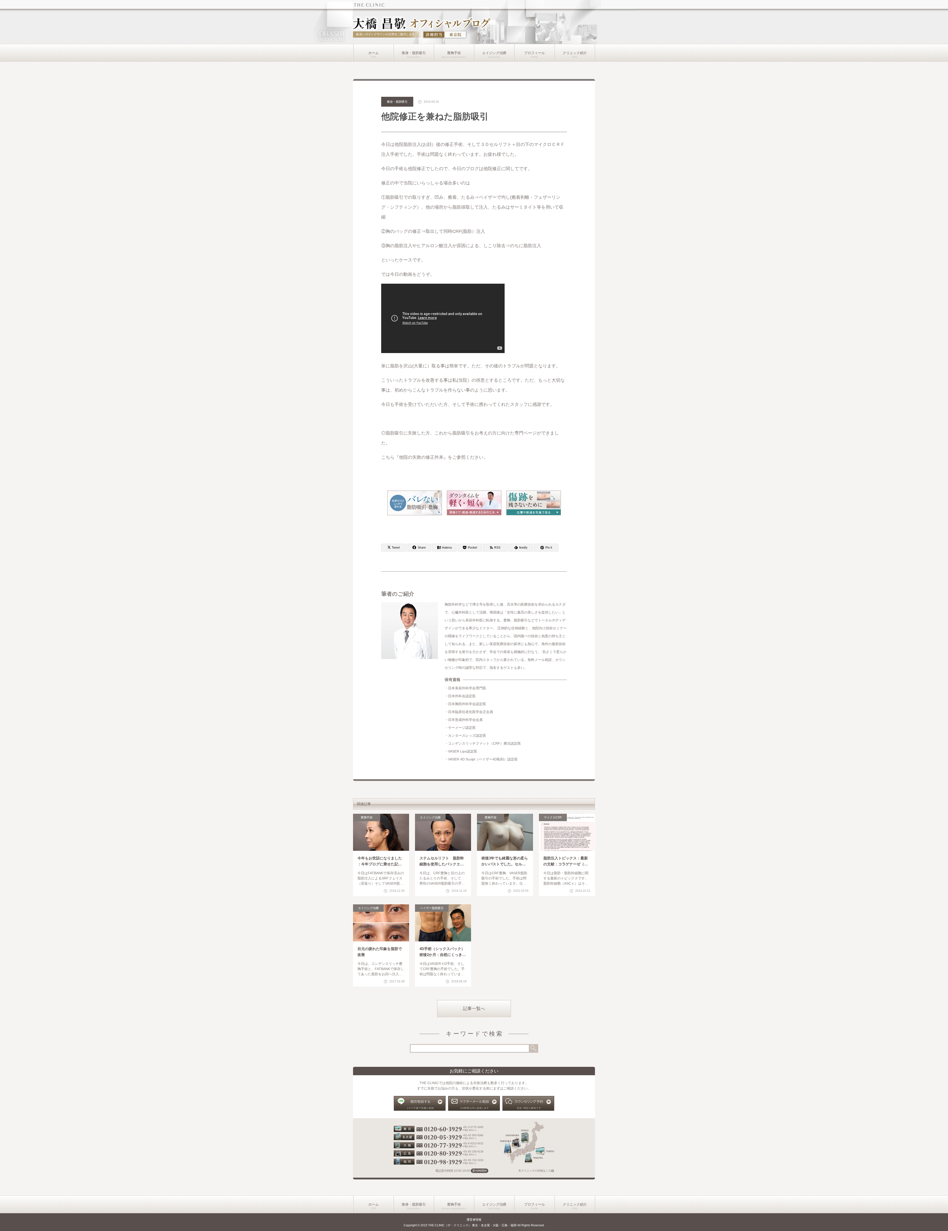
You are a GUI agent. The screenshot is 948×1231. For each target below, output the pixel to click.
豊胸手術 (454, 53)
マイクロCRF (553, 817)
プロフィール (534, 53)
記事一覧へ (474, 1008)
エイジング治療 (494, 53)
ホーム (373, 53)
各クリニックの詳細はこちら (536, 1170)
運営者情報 (474, 1219)
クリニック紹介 (575, 53)
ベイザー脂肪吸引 (432, 908)
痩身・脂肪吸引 (414, 53)
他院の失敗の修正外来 (421, 457)
